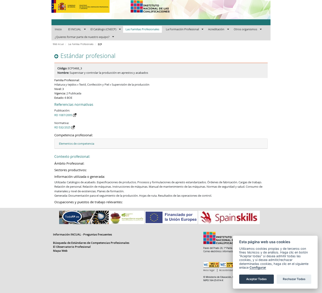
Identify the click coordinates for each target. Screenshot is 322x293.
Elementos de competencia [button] (76, 144)
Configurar (257, 267)
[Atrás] (56, 56)
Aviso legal (208, 270)
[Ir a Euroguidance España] (127, 217)
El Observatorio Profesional (72, 247)
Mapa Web (60, 251)
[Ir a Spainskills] (229, 217)
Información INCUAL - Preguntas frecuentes (82, 234)
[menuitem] (58, 29)
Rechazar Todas (294, 279)
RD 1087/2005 (63, 115)
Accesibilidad (226, 270)
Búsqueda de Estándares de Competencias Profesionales (91, 243)
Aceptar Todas (256, 279)
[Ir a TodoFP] (84, 217)
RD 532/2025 (62, 127)
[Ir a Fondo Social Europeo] (171, 217)
